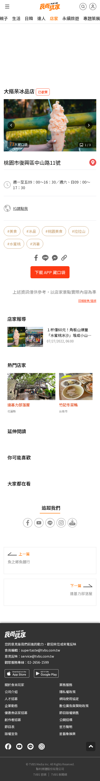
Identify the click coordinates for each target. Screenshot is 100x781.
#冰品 (31, 231)
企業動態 (11, 705)
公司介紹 (11, 691)
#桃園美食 (54, 231)
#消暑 (35, 244)
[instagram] (41, 746)
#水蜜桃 (14, 244)
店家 (54, 18)
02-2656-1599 (38, 662)
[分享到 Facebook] (36, 257)
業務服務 (65, 684)
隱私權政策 (67, 691)
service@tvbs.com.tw (37, 656)
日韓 (29, 18)
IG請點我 (20, 208)
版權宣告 (11, 733)
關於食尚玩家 (14, 684)
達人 (41, 18)
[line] (30, 746)
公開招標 (65, 719)
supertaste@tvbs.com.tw (40, 650)
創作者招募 (13, 719)
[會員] (92, 6)
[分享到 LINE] (45, 257)
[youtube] (19, 746)
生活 (16, 18)
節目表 (9, 726)
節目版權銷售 (69, 712)
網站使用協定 (69, 698)
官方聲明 (65, 726)
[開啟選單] (7, 6)
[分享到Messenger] (54, 257)
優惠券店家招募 (16, 712)
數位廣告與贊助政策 (74, 705)
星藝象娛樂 (67, 733)
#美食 (12, 231)
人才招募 (11, 698)
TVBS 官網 (39, 774)
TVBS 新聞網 (59, 774)
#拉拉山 (78, 231)
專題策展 (91, 18)
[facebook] (8, 746)
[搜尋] (83, 6)
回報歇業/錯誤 (87, 301)
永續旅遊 (70, 18)
